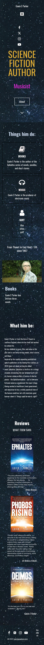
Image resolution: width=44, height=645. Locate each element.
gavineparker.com (21, 639)
